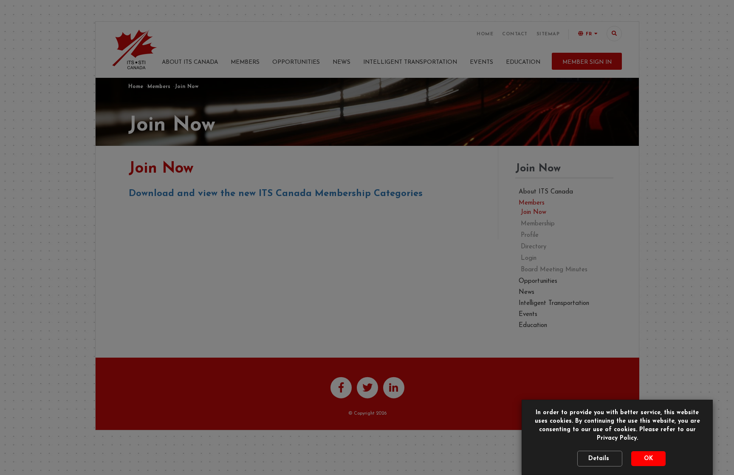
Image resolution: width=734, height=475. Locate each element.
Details (599, 458)
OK (648, 458)
